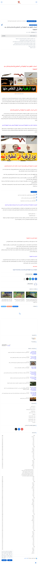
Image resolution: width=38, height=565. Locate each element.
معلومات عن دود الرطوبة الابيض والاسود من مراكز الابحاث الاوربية (25, 269)
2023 (34, 481)
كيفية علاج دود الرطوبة (31, 46)
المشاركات (33, 338)
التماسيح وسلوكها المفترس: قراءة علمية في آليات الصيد (27, 195)
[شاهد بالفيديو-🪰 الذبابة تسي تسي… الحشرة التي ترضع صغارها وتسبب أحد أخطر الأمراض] (33, 389)
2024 (34, 459)
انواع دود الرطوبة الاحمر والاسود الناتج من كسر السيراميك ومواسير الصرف (24, 44)
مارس (33, 455)
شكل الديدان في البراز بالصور (24, 398)
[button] (33, 279)
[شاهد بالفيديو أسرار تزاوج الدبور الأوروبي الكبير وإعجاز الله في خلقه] (33, 363)
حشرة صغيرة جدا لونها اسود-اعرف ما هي (28, 469)
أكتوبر (33, 450)
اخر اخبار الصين (33, 406)
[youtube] (22, 429)
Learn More (4, 560)
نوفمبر (33, 449)
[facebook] (19, 429)
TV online (33, 422)
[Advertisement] (19, 12)
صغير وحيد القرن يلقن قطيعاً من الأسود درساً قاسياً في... (19, 300)
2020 (34, 530)
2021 (34, 514)
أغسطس (33, 465)
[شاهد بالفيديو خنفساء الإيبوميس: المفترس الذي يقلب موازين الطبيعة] (33, 384)
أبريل (33, 476)
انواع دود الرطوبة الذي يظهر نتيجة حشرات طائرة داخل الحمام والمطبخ (24, 43)
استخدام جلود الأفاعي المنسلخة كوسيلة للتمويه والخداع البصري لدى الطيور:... (31, 301)
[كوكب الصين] (19, 2)
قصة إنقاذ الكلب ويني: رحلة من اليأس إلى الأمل (28, 198)
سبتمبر (33, 464)
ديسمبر (33, 460)
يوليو (33, 505)
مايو (33, 440)
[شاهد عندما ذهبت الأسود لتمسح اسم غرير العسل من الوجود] (33, 379)
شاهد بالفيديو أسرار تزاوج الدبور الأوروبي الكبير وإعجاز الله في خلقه (19, 362)
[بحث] (1, 2)
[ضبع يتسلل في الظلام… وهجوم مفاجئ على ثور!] (33, 368)
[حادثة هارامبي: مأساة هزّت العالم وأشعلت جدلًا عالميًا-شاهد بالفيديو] (33, 353)
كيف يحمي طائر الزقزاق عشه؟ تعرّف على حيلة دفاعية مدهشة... (6, 300)
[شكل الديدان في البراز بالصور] (33, 399)
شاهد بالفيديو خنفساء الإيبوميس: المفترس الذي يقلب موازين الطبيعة (18, 383)
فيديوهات (33, 414)
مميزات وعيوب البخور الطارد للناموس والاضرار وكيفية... (27, 470)
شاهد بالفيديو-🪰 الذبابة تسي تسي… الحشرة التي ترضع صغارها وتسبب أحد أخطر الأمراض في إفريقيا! (16, 389)
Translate (8, 345)
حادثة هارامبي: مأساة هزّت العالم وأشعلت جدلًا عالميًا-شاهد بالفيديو (18, 352)
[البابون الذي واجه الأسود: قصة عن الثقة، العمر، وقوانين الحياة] (33, 358)
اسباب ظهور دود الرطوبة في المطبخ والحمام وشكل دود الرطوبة (25, 38)
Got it (10, 560)
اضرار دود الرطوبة (32, 47)
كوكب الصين (26, 558)
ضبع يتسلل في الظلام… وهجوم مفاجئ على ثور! (22, 367)
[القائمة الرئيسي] (36, 2)
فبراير (33, 444)
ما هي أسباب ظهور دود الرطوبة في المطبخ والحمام (27, 40)
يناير (33, 445)
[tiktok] (16, 429)
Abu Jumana (33, 32)
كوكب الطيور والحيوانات (29, 274)
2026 (34, 435)
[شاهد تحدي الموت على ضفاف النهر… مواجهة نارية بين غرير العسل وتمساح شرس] (33, 374)
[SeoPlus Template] (36, 558)
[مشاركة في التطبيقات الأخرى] (24, 279)
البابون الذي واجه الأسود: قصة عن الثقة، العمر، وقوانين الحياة (19, 357)
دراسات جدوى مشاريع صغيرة (30, 409)
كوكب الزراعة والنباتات (32, 417)
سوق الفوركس (33, 411)
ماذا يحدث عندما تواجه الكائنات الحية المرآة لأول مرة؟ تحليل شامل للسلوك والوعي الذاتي (15, 393)
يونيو (33, 439)
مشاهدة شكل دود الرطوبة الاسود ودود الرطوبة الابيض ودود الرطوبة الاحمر (24, 41)
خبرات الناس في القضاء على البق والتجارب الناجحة (28, 471)
